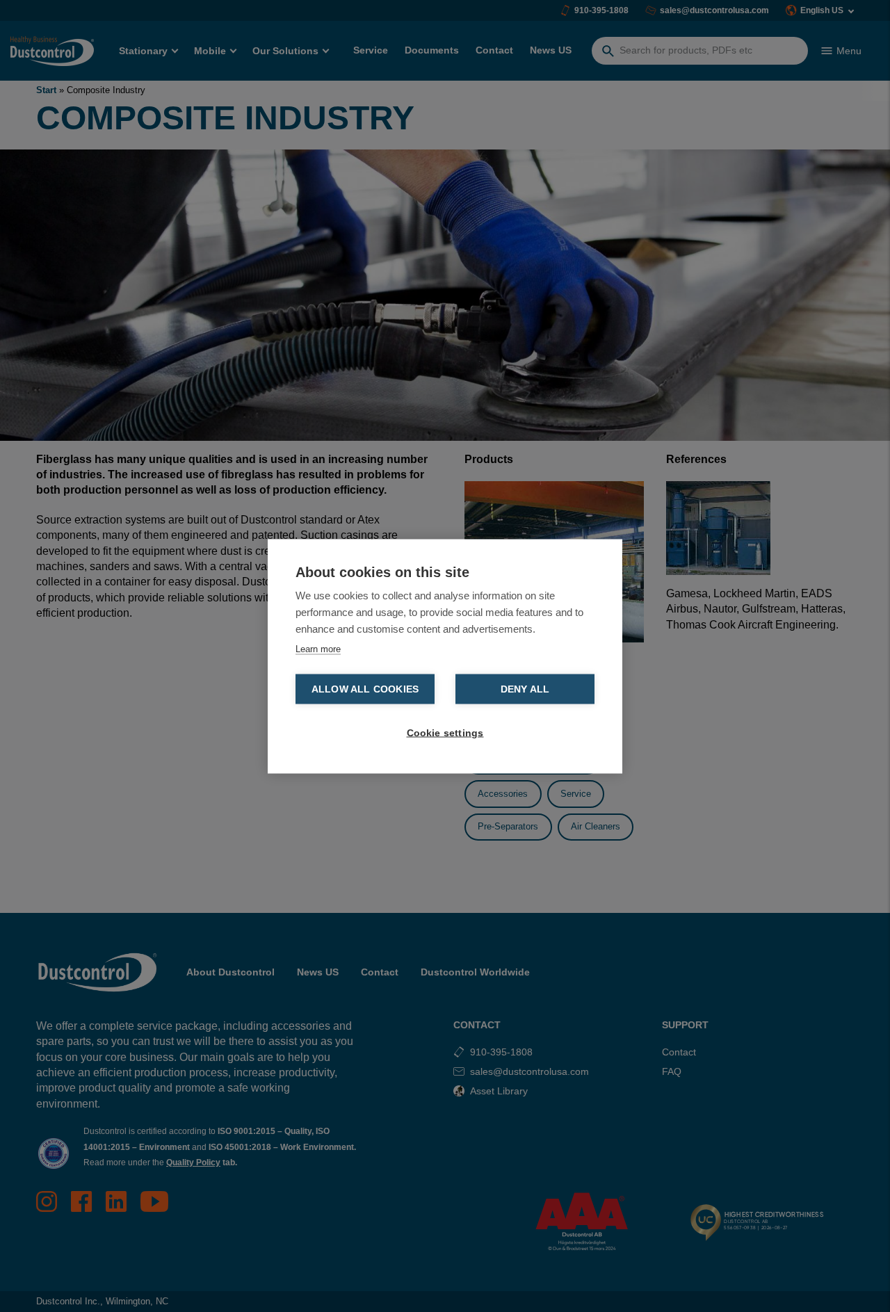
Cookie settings (445, 732)
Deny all (525, 688)
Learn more (318, 648)
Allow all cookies (365, 688)
